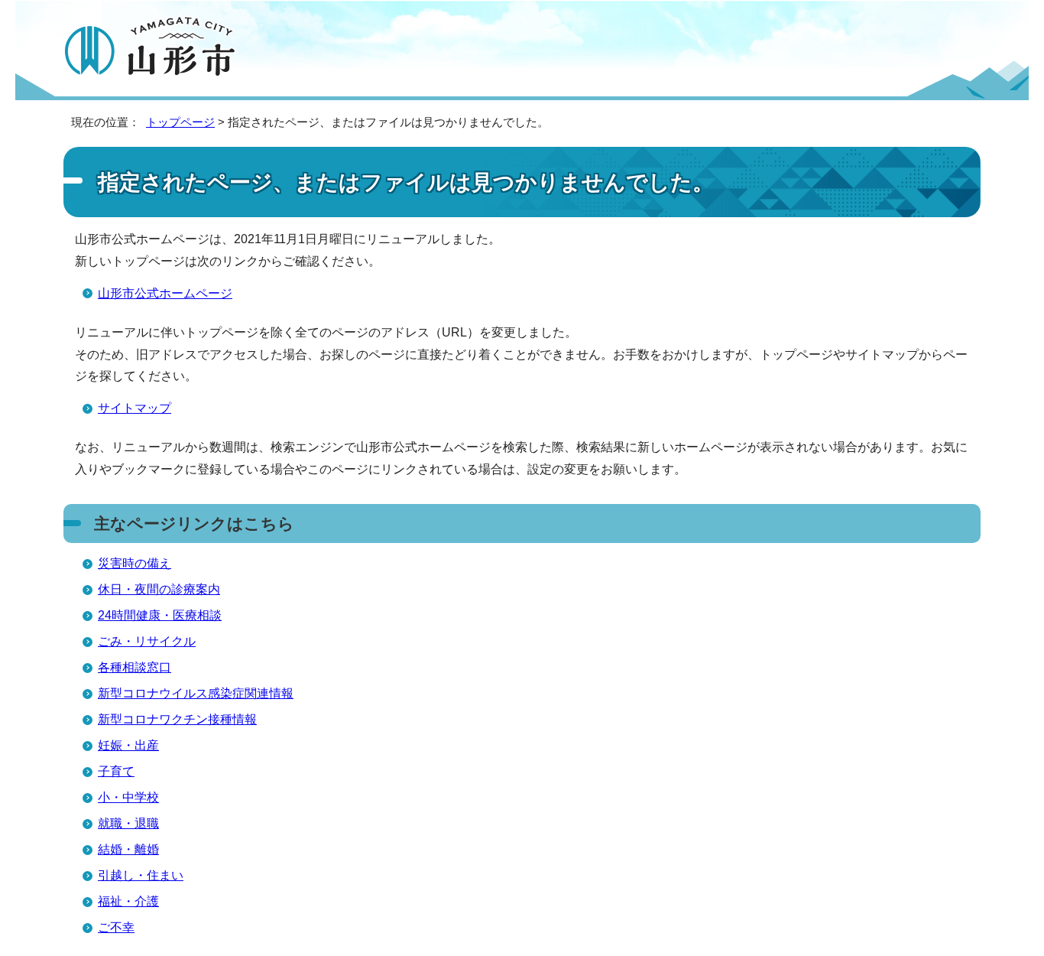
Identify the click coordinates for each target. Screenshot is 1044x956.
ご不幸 (116, 927)
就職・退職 (128, 823)
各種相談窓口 (134, 667)
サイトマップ (134, 408)
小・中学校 (128, 797)
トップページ (180, 121)
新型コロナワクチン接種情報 (177, 719)
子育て (116, 771)
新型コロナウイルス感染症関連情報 (195, 693)
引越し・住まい (140, 875)
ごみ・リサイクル (147, 641)
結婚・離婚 (128, 849)
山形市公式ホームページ (165, 293)
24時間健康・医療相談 (160, 615)
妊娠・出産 (128, 745)
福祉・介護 (128, 901)
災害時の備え (134, 563)
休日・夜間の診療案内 (159, 589)
